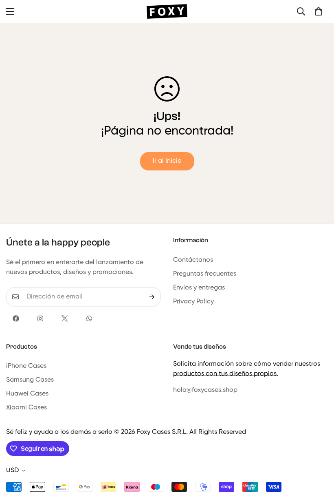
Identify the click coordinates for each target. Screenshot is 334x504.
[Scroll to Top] (318, 459)
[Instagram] (40, 318)
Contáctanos (193, 260)
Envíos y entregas (199, 288)
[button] (318, 11)
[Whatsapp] (89, 318)
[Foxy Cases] (167, 11)
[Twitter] (65, 318)
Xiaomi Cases (26, 408)
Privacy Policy (193, 301)
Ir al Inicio (167, 161)
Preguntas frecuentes (204, 274)
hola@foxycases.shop (205, 390)
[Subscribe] (152, 297)
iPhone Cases (26, 366)
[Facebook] (16, 318)
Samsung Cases (30, 380)
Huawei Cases (27, 394)
